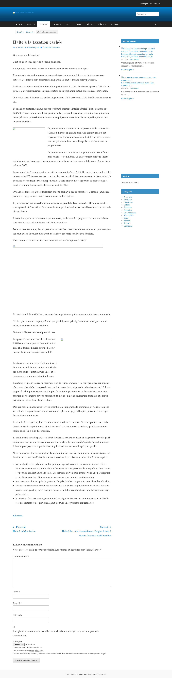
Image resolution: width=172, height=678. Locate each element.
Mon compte (155, 3)
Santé (68, 24)
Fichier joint (17, 641)
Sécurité (127, 220)
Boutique (144, 3)
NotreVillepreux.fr (85, 674)
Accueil (18, 24)
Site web (17, 615)
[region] (140, 137)
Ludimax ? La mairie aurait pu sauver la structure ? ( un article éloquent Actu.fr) (137, 55)
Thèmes (90, 24)
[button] (140, 109)
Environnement (130, 212)
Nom (16, 591)
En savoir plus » (127, 69)
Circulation (128, 202)
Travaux (127, 223)
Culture (79, 24)
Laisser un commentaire (51, 47)
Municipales (128, 215)
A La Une (128, 196)
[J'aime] (14, 509)
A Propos (114, 24)
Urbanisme (57, 24)
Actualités (31, 24)
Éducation (128, 210)
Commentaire (21, 556)
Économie (44, 24)
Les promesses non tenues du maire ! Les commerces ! (137, 84)
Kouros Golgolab (33, 47)
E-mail (17, 603)
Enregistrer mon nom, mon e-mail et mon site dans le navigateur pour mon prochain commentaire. (56, 633)
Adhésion (102, 24)
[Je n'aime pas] (22, 509)
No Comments (134, 59)
